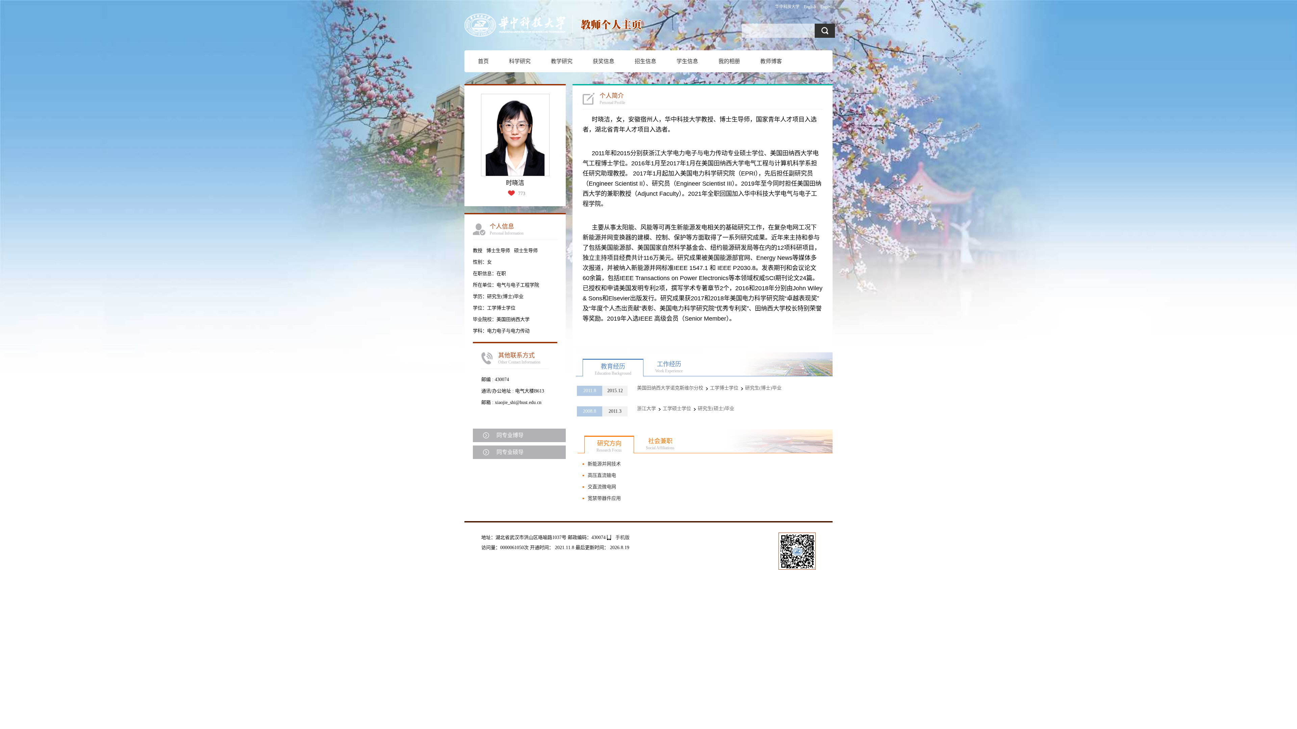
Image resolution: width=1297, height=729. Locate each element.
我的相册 (729, 61)
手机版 (622, 537)
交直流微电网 (602, 486)
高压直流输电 (602, 475)
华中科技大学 (787, 6)
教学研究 (562, 61)
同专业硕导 (510, 452)
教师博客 (771, 61)
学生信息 (687, 61)
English (810, 6)
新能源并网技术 (604, 463)
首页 (483, 61)
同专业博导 (510, 435)
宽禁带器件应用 (604, 498)
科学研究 (520, 61)
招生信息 (645, 61)
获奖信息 (603, 61)
